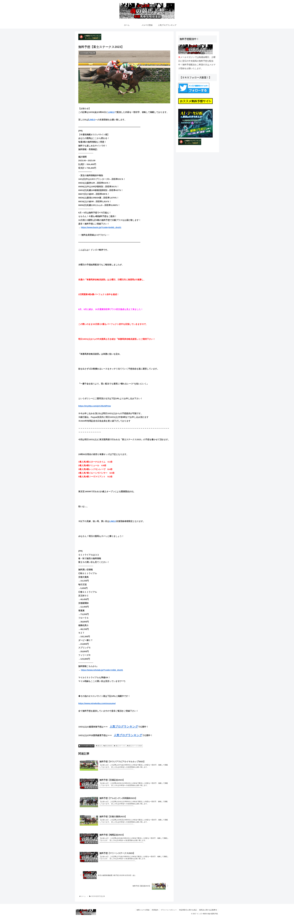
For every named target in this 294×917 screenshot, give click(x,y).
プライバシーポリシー (169, 910)
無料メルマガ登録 (143, 910)
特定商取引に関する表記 (188, 910)
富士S (100, 746)
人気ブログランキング (124, 726)
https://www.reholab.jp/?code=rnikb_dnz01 (102, 670)
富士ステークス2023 (135, 746)
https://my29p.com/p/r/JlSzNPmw (94, 406)
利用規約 (155, 910)
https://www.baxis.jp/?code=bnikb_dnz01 (101, 227)
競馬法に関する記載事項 (208, 910)
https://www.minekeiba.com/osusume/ (97, 703)
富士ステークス (120, 746)
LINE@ (111, 112)
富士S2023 (108, 746)
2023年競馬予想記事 (87, 746)
